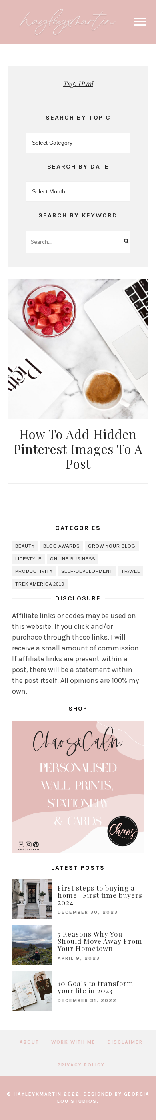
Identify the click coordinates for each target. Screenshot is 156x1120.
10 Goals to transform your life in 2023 (96, 987)
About (29, 1042)
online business (72, 558)
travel (130, 571)
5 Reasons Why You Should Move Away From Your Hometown (100, 941)
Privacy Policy (81, 1065)
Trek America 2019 (39, 584)
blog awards (61, 546)
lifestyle (28, 558)
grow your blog (112, 546)
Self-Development (87, 571)
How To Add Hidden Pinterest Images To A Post (78, 449)
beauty (25, 546)
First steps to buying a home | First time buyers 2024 (100, 895)
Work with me (73, 1042)
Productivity (34, 571)
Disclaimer (125, 1042)
